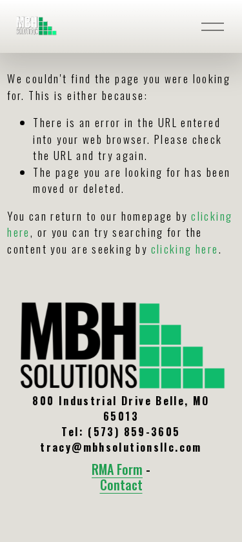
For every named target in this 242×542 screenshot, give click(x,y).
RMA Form (117, 469)
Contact (121, 485)
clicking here (185, 249)
